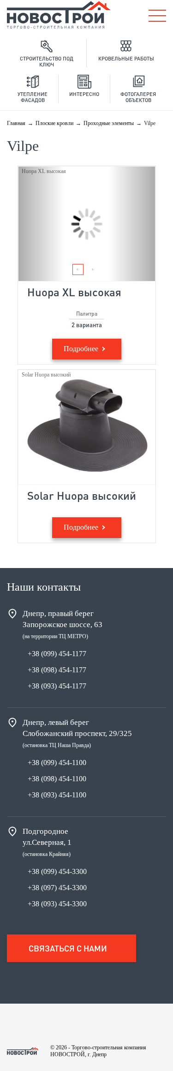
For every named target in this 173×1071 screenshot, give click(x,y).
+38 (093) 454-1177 (57, 686)
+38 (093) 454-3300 (57, 904)
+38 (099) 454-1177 (57, 654)
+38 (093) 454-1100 (57, 795)
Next (132, 224)
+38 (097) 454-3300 (57, 888)
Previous (41, 224)
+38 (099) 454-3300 (57, 871)
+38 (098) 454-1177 (57, 670)
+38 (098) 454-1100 (57, 779)
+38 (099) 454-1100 (57, 762)
